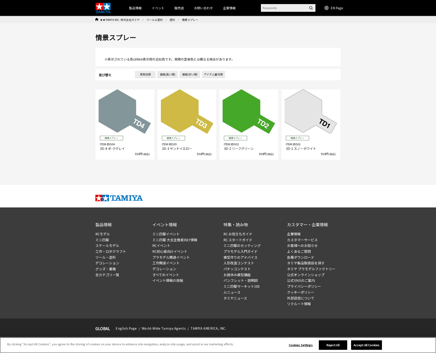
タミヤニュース (235, 298)
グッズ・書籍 (105, 268)
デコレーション (107, 262)
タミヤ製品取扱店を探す (306, 262)
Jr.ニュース (231, 292)
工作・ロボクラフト (110, 251)
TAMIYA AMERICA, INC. (208, 328)
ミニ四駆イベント (166, 233)
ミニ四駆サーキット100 (241, 286)
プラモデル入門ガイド (240, 251)
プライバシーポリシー (304, 286)
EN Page (337, 8)
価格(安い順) (190, 74)
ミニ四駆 (102, 239)
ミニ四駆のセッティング (242, 245)
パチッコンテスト (237, 268)
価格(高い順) (167, 74)
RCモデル (102, 233)
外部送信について (300, 298)
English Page (126, 328)
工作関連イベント (166, 262)
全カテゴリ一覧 (107, 274)
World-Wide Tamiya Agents (164, 328)
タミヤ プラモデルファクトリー (311, 268)
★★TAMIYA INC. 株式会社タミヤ (120, 20)
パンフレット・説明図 (240, 280)
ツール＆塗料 (154, 20)
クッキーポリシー (300, 292)
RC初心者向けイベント (169, 251)
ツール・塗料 (105, 257)
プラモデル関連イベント (171, 257)
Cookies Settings (301, 345)
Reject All (333, 345)
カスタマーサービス (302, 239)
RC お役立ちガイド (237, 233)
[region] (218, 345)
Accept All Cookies (366, 345)
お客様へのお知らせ (302, 245)
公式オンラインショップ (306, 274)
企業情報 (294, 233)
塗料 (172, 20)
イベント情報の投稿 (167, 280)
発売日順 (145, 74)
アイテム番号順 (213, 74)
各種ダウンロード (300, 257)
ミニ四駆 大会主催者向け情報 (174, 239)
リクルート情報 (299, 303)
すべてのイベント (165, 274)
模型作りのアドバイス (240, 257)
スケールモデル (107, 245)
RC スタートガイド (237, 239)
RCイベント (161, 245)
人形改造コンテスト (238, 262)
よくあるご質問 (299, 251)
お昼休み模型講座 (237, 274)
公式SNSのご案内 (301, 280)
